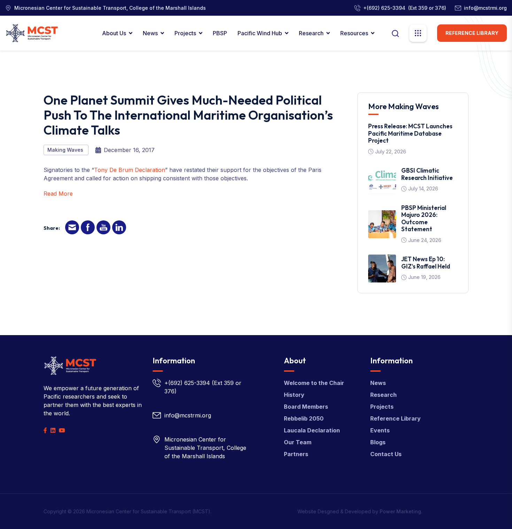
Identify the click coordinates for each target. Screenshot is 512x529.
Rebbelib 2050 (304, 418)
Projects (185, 33)
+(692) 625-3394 (384, 8)
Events (380, 430)
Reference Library (471, 33)
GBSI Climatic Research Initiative (427, 174)
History (294, 394)
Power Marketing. (401, 511)
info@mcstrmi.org (485, 8)
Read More (58, 193)
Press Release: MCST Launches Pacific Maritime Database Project (410, 133)
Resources (354, 33)
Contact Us (386, 454)
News (150, 33)
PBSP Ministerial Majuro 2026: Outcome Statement (423, 218)
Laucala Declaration (312, 430)
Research (311, 33)
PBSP (220, 33)
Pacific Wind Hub (260, 33)
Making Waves (66, 150)
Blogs (378, 442)
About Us (114, 33)
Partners (296, 454)
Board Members (306, 406)
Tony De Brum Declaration (129, 169)
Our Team (297, 442)
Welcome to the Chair (314, 382)
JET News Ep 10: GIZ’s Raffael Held (425, 262)
